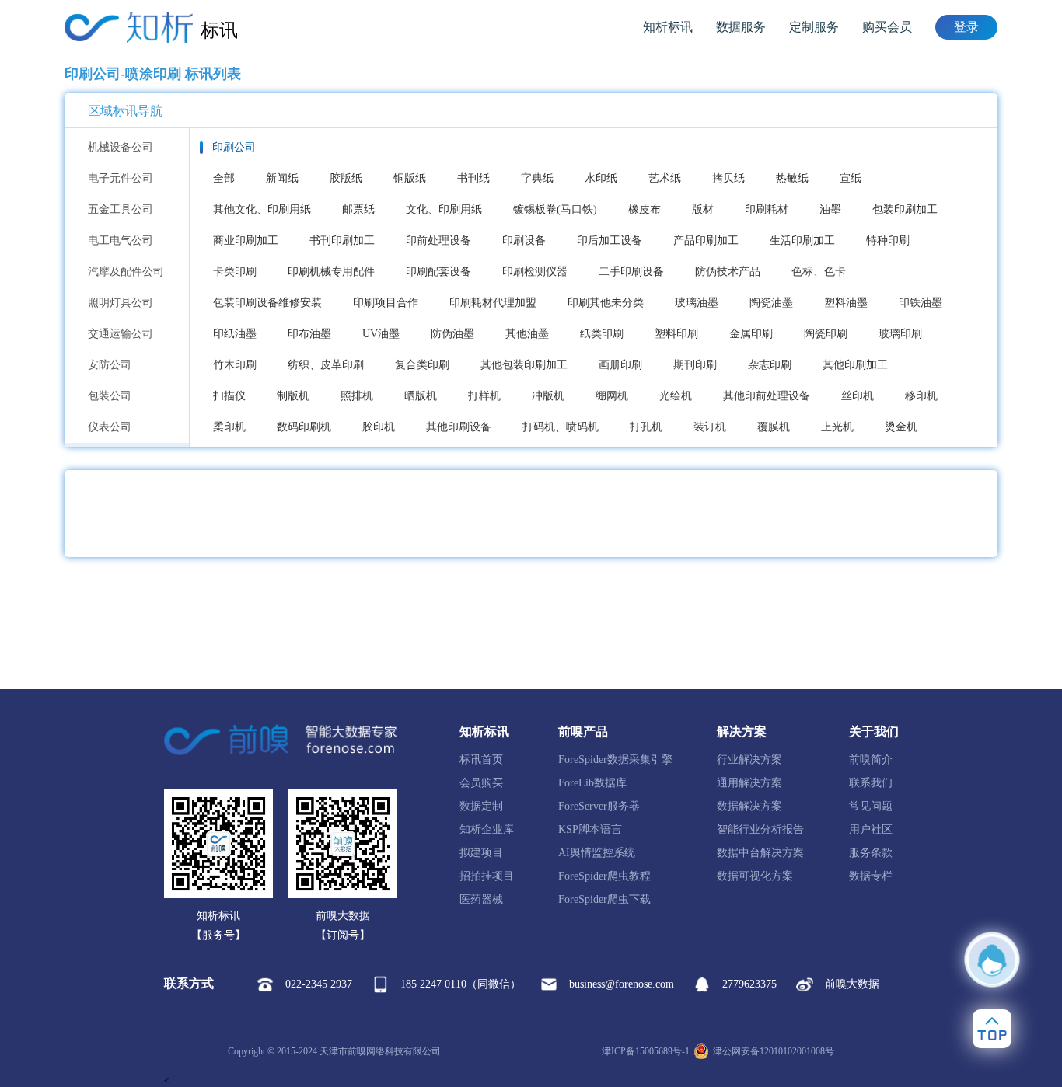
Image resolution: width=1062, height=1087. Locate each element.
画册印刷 (620, 365)
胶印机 (378, 427)
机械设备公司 (120, 147)
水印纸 (601, 178)
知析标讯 (668, 26)
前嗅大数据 (852, 984)
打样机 (484, 396)
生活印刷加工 (802, 240)
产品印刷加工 (706, 240)
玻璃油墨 (696, 302)
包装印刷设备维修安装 (267, 302)
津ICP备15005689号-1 (646, 1051)
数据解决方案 (749, 806)
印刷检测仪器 (535, 271)
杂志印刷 (769, 365)
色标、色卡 (818, 271)
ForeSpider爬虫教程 (604, 876)
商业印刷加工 (245, 240)
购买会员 (887, 26)
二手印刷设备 (631, 271)
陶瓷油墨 (771, 302)
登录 (966, 26)
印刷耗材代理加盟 (492, 302)
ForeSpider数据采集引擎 (615, 759)
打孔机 (646, 427)
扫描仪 (229, 396)
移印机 (921, 396)
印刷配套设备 (438, 271)
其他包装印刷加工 (524, 365)
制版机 (293, 396)
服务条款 (871, 853)
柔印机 (229, 427)
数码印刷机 (304, 427)
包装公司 (109, 396)
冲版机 (548, 396)
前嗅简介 (871, 759)
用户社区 (871, 829)
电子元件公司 (120, 178)
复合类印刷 (422, 365)
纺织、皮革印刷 (326, 365)
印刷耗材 (766, 209)
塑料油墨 (846, 302)
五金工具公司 (120, 209)
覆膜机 (773, 427)
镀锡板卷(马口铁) (555, 209)
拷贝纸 (728, 178)
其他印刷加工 (855, 365)
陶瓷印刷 (825, 334)
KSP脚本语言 (590, 829)
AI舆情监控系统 (596, 853)
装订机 (709, 427)
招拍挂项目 (486, 876)
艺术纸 (664, 178)
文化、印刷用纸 (444, 209)
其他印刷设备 (458, 427)
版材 (703, 209)
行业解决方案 (749, 759)
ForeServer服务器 (599, 806)
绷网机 (612, 396)
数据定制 (481, 806)
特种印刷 (888, 240)
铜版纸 (409, 178)
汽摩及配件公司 (126, 271)
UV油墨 (381, 334)
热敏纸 (792, 178)
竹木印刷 (235, 365)
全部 (224, 178)
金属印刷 (751, 334)
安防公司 (109, 365)
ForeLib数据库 (592, 783)
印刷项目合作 (385, 302)
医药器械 (481, 899)
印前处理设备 (438, 240)
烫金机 (901, 427)
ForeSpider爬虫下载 (604, 899)
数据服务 (741, 26)
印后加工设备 (609, 240)
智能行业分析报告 (760, 829)
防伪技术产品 (727, 271)
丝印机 (857, 396)
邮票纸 (358, 209)
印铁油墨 (920, 302)
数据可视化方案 (755, 876)
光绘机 (675, 396)
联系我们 (871, 783)
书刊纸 (473, 178)
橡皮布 (644, 209)
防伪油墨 (452, 334)
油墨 (830, 209)
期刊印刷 (695, 365)
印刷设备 (524, 240)
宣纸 (850, 178)
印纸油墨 (235, 334)
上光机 (837, 427)
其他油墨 (527, 334)
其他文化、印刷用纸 (262, 209)
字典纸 (537, 178)
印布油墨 (309, 334)
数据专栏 (871, 876)
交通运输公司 (120, 334)
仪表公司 (109, 427)
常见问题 (871, 806)
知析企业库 (486, 829)
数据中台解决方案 (760, 853)
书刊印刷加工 (342, 240)
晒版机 (420, 396)
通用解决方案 (749, 783)
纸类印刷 (602, 334)
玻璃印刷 (900, 334)
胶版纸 (346, 178)
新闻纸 (282, 178)
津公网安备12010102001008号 (773, 1051)
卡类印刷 (235, 271)
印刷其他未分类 (606, 302)
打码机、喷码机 (560, 427)
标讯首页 (481, 759)
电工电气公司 (120, 240)
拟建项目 (481, 853)
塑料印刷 (676, 334)
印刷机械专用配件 (331, 271)
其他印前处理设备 (766, 396)
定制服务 (814, 26)
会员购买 (481, 783)
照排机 (357, 396)
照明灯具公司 (120, 302)
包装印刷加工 (905, 209)
